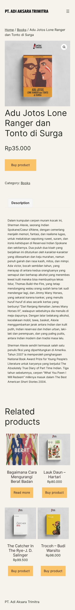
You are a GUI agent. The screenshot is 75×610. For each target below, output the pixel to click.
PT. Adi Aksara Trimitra (22, 602)
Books (21, 30)
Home (9, 30)
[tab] (20, 202)
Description (20, 203)
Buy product (20, 165)
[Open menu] (67, 11)
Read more (22, 492)
